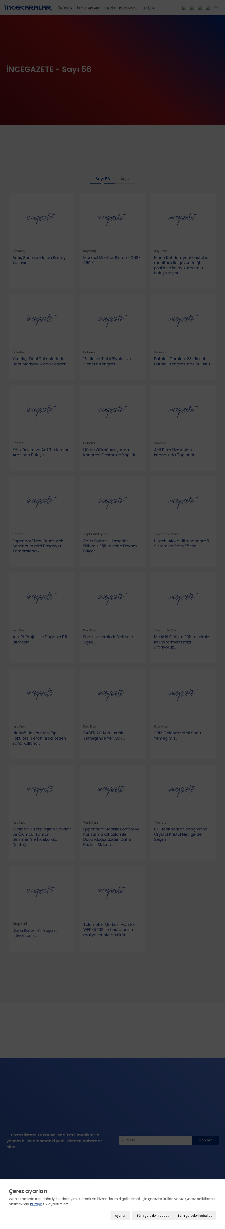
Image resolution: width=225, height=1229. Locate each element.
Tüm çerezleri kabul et (195, 1215)
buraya (36, 1204)
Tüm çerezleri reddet (152, 1215)
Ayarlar (120, 1215)
